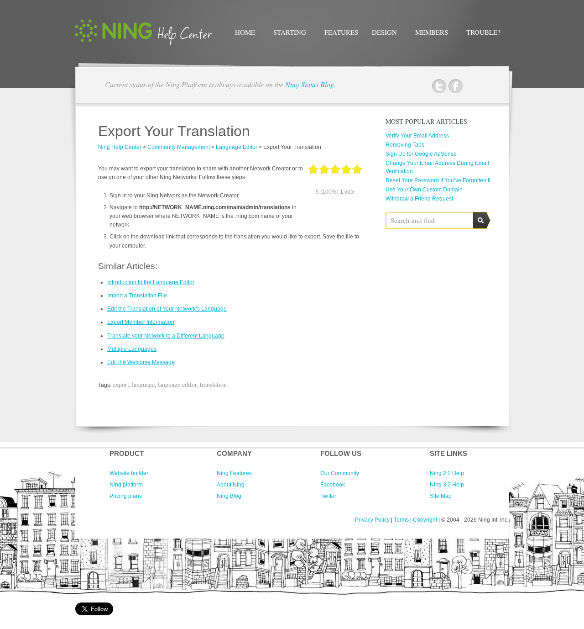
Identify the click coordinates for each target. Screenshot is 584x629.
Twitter (439, 86)
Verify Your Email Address (417, 135)
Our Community (339, 473)
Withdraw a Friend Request (419, 199)
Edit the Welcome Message (141, 362)
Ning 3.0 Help (447, 484)
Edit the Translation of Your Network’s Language (167, 309)
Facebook (455, 86)
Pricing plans (126, 496)
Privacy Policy (372, 520)
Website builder (129, 473)
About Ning (231, 484)
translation (213, 384)
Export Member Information (140, 322)
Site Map (441, 496)
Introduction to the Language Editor (150, 282)
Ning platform (126, 484)
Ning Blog (229, 496)
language (143, 384)
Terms (401, 520)
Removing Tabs (405, 145)
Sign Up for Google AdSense (421, 154)
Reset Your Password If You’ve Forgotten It (438, 180)
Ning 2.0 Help (447, 473)
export (121, 384)
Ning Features (234, 473)
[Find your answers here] (143, 43)
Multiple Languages (131, 349)
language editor (177, 384)
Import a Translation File (137, 295)
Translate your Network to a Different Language (165, 336)
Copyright (425, 520)
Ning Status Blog (309, 84)
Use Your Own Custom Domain (424, 189)
